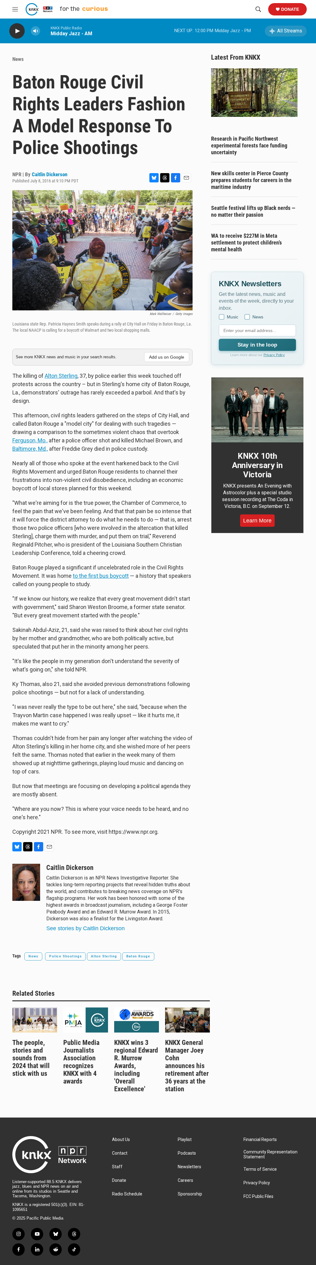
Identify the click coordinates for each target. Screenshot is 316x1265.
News (18, 59)
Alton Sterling (61, 376)
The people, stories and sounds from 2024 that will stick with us (31, 1058)
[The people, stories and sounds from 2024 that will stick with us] (34, 1020)
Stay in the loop (257, 345)
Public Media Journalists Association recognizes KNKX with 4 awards (81, 1062)
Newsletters (189, 1167)
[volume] (35, 31)
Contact (119, 1153)
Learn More (257, 521)
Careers (185, 1180)
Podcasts (187, 1153)
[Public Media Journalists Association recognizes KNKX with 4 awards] (85, 1020)
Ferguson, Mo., (30, 440)
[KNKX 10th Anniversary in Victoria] (257, 409)
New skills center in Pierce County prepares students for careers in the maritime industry (251, 180)
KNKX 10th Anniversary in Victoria (257, 465)
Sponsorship (190, 1194)
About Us (121, 1139)
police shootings (65, 956)
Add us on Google (166, 357)
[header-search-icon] (258, 9)
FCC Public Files (258, 1196)
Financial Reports (260, 1139)
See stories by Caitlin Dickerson (85, 928)
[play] (17, 31)
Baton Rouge (138, 956)
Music (232, 316)
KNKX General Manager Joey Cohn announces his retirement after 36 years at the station (187, 1066)
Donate (290, 9)
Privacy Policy (274, 355)
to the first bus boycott (101, 576)
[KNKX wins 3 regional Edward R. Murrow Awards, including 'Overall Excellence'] (136, 1020)
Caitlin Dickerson (49, 174)
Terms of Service (260, 1169)
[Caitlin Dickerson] (26, 882)
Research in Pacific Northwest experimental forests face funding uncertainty (249, 145)
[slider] (45, 31)
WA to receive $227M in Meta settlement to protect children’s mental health (246, 242)
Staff (117, 1167)
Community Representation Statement (270, 1154)
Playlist (185, 1139)
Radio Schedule (127, 1194)
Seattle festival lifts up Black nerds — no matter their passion (253, 211)
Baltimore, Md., (30, 448)
